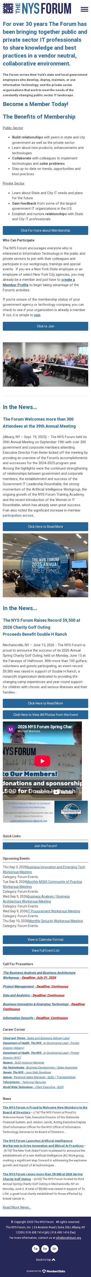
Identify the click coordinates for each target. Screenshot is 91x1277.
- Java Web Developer (27, 1072)
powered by (34, 1271)
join (37, 315)
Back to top (43, 1259)
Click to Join (45, 326)
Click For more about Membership (45, 230)
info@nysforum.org (68, 1237)
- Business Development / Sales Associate (40, 1067)
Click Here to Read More (45, 527)
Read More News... (17, 1207)
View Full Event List (46, 950)
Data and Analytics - (33, 995)
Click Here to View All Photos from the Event (45, 715)
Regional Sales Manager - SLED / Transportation (39, 1077)
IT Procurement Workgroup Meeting (53, 911)
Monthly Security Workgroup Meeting (55, 921)
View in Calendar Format (45, 939)
